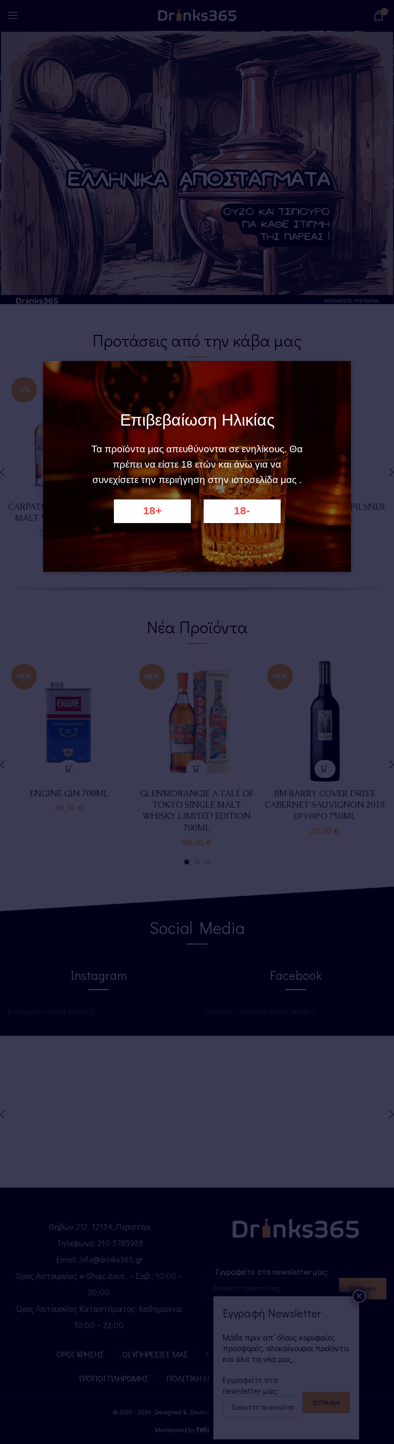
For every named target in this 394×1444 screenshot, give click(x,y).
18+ (152, 511)
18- (242, 511)
